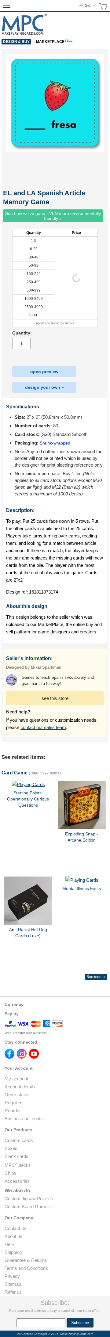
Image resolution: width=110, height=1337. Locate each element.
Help (9, 1244)
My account (16, 1078)
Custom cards (19, 1140)
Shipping (13, 1252)
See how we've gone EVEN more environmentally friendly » (53, 216)
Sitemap (13, 1284)
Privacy (12, 1276)
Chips (10, 1173)
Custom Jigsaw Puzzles (29, 1198)
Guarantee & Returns (26, 1260)
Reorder (13, 1110)
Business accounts (24, 1118)
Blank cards (16, 1156)
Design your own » (44, 387)
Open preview (44, 371)
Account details (20, 1086)
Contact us (15, 1228)
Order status (17, 1094)
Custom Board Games (27, 1206)
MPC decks (18, 1165)
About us (13, 1236)
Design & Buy (16, 42)
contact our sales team (43, 727)
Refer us (13, 1292)
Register (13, 1102)
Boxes (11, 1148)
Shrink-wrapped (55, 443)
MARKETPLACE (54, 42)
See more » (96, 977)
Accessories (17, 1181)
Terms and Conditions (26, 1268)
